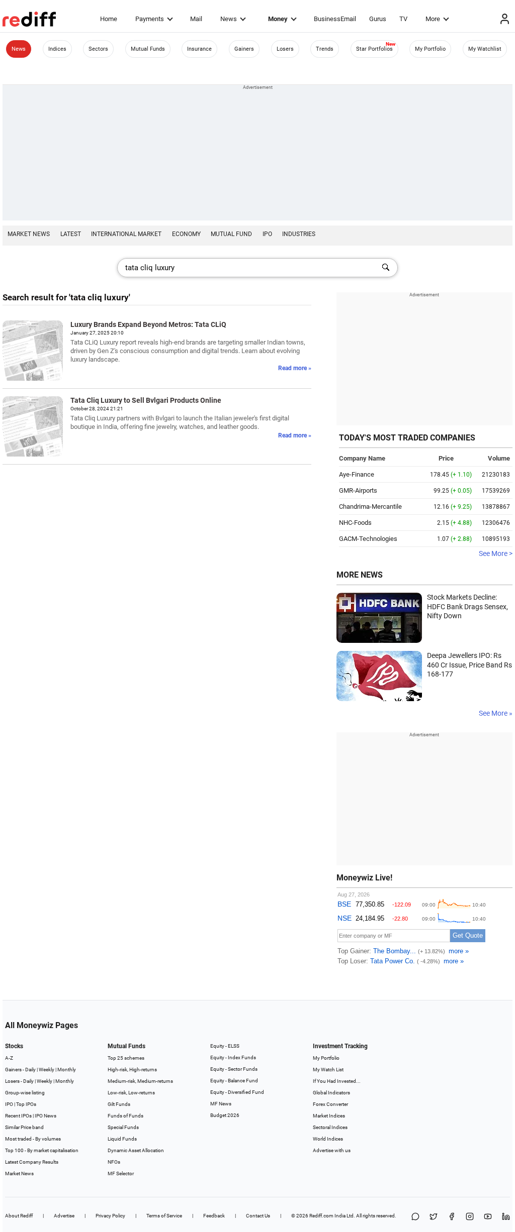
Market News (29, 234)
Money (278, 19)
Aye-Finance (356, 474)
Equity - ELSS (224, 1046)
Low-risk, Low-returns (131, 1092)
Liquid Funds (122, 1139)
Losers (285, 49)
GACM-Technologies (368, 538)
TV (403, 19)
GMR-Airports (358, 490)
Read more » (294, 368)
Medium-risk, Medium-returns (140, 1081)
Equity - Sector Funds (234, 1069)
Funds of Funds (125, 1115)
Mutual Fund (231, 234)
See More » (495, 713)
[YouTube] (488, 1217)
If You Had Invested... (337, 1081)
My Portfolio (430, 49)
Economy (186, 234)
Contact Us (258, 1215)
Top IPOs (26, 1104)
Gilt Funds (119, 1104)
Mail (196, 19)
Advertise (64, 1215)
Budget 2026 (224, 1115)
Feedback (214, 1215)
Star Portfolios (374, 49)
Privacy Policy (110, 1215)
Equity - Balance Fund (234, 1080)
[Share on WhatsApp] (415, 1217)
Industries (298, 234)
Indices (57, 49)
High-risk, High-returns (132, 1069)
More (432, 19)
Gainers (244, 49)
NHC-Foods (355, 522)
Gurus (377, 19)
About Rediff (19, 1215)
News (228, 19)
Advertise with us (332, 1150)
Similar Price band (24, 1127)
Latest (70, 234)
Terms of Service (164, 1215)
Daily (30, 1069)
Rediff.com (321, 1215)
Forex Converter (330, 1104)
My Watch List (328, 1069)
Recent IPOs (18, 1115)
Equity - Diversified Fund (237, 1092)
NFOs (114, 1162)
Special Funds (123, 1127)
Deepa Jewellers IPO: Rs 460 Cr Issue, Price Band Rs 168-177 (469, 664)
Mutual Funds (148, 49)
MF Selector (121, 1173)
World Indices (328, 1139)
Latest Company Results (31, 1162)
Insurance (199, 49)
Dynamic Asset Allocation (136, 1150)
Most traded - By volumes (33, 1139)
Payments (149, 19)
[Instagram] (470, 1217)
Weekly (46, 1069)
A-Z (9, 1058)
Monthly (66, 1069)
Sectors (98, 49)
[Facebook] (452, 1217)
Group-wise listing (25, 1092)
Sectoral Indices (330, 1127)
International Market (126, 234)
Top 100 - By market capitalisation (41, 1150)
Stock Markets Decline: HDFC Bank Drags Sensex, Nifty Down (467, 606)
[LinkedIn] (506, 1217)
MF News (220, 1103)
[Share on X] (434, 1217)
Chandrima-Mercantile (370, 506)
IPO (267, 234)
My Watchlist (484, 49)
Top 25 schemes (126, 1058)
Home (108, 19)
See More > (495, 553)
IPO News (45, 1115)
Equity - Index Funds (233, 1057)
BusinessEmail (335, 19)
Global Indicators (331, 1092)
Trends (324, 49)
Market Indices (329, 1115)
